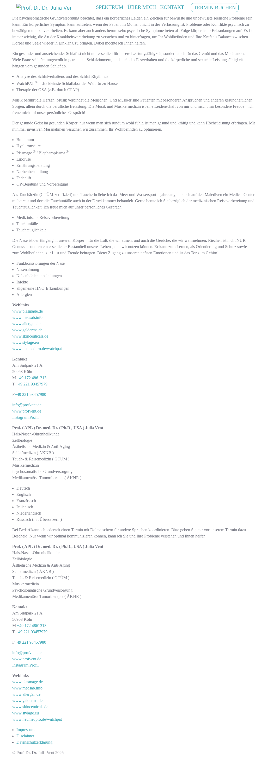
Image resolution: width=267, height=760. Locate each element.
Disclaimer (25, 736)
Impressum (25, 729)
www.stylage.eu (25, 342)
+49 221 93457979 (31, 384)
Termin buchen (215, 7)
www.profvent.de (26, 411)
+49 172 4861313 (31, 378)
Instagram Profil (25, 417)
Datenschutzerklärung (34, 742)
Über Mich (142, 7)
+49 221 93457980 (30, 394)
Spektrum (109, 7)
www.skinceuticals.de (30, 336)
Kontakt (172, 7)
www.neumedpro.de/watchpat (37, 348)
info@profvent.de (26, 405)
